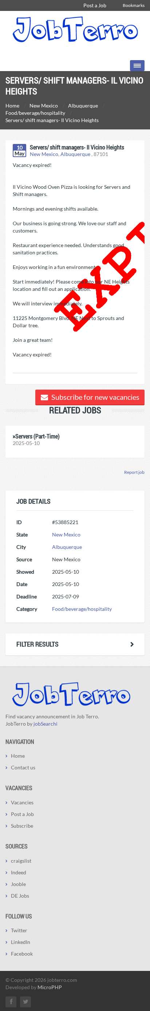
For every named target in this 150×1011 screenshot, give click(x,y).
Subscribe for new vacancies (94, 397)
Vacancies (22, 802)
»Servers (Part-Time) (36, 436)
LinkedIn (20, 942)
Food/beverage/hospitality (82, 609)
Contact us (23, 767)
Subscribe (22, 826)
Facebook (22, 954)
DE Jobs (20, 896)
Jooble (18, 884)
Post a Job (94, 5)
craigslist (21, 861)
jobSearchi (45, 724)
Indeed (18, 872)
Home (18, 756)
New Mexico (44, 154)
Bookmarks (134, 5)
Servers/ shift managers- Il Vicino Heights (77, 147)
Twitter (19, 930)
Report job (134, 472)
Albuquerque (75, 154)
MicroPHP (50, 987)
